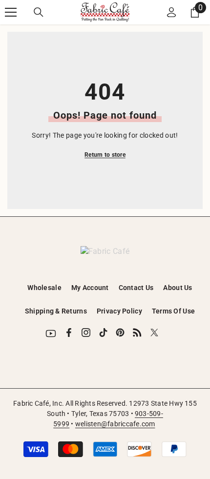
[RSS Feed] (137, 332)
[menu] (11, 12)
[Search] (38, 12)
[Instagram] (86, 332)
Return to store (105, 154)
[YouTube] (51, 333)
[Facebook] (69, 332)
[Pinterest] (120, 332)
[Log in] (171, 12)
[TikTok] (103, 332)
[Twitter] (154, 332)
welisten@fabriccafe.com (115, 424)
